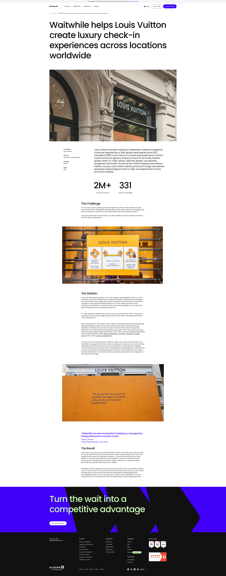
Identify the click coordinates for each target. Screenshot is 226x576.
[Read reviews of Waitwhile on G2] (163, 556)
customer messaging (125, 334)
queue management (111, 334)
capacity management (104, 336)
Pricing (96, 6)
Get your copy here (133, 1)
